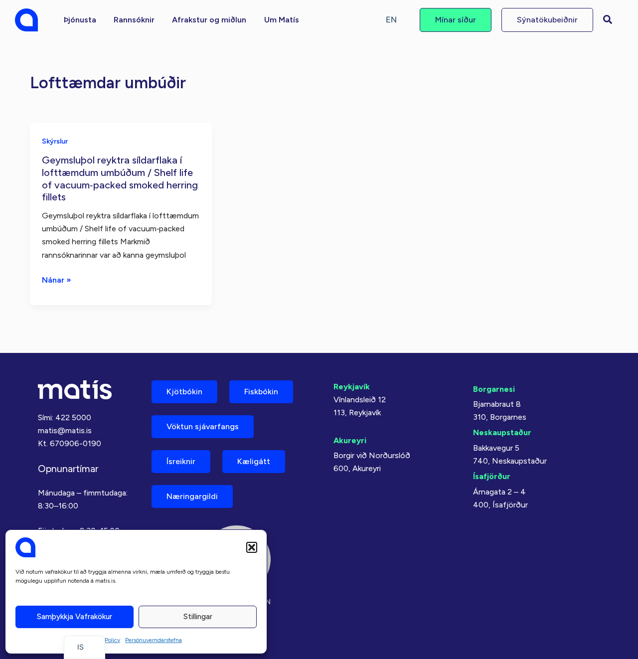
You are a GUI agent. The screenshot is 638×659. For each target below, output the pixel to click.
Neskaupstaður (502, 432)
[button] (252, 547)
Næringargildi (192, 496)
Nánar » (56, 281)
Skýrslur (55, 141)
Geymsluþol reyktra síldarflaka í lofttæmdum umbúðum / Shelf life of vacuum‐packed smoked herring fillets (120, 178)
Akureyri (349, 440)
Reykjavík (351, 386)
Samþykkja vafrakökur (74, 616)
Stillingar (197, 616)
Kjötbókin (184, 391)
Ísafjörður (491, 476)
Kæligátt (253, 461)
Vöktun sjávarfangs (202, 426)
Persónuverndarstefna (153, 640)
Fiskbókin (261, 391)
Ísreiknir (180, 461)
